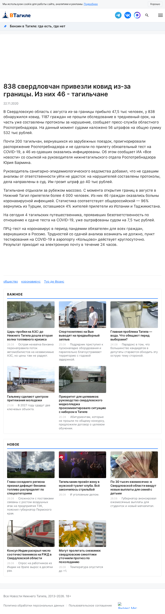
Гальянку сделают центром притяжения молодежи (27, 398)
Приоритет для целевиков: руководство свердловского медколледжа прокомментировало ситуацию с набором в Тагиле (82, 404)
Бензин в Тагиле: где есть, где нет (37, 26)
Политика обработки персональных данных (33, 605)
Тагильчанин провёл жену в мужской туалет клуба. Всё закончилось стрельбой (79, 485)
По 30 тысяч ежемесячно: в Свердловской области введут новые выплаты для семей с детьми (133, 487)
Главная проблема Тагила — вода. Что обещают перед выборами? (131, 335)
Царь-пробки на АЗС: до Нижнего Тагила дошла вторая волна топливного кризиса (30, 335)
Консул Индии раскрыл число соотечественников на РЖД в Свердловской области (29, 554)
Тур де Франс (54, 281)
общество (10, 281)
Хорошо (155, 4)
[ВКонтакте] (127, 15)
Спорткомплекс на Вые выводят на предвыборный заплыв (79, 335)
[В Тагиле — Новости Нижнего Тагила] (54, 15)
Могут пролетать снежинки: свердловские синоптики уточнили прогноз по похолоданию (80, 556)
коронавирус (31, 281)
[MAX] (137, 15)
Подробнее (91, 4)
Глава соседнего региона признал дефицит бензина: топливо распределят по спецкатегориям (26, 487)
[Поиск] (147, 15)
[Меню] (160, 15)
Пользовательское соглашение (90, 605)
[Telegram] (118, 15)
